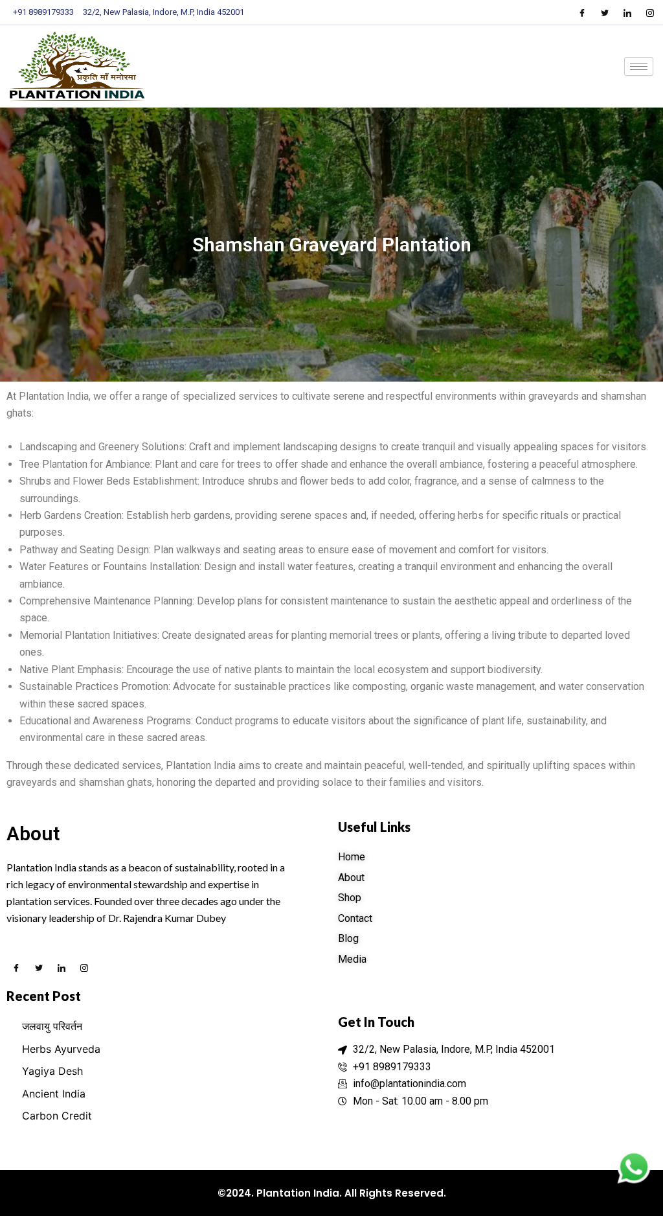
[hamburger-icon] (638, 66)
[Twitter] (604, 12)
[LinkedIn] (627, 12)
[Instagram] (650, 12)
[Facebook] (582, 12)
